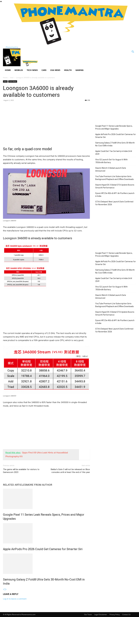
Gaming (79, 70)
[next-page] (6, 589)
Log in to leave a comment (14, 599)
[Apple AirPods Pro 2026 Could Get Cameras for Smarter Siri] (46, 533)
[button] (132, 52)
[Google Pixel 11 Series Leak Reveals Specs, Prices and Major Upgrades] (46, 499)
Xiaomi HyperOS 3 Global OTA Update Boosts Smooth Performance (114, 186)
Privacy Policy (115, 614)
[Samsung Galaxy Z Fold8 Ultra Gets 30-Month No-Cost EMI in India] (46, 563)
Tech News (32, 70)
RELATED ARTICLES (14, 484)
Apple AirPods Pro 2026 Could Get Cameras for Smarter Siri (42, 549)
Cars (44, 70)
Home (8, 70)
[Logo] (12, 65)
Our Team (88, 614)
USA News (55, 70)
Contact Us (126, 614)
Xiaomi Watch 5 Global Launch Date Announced (110, 169)
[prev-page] (4, 589)
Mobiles (19, 70)
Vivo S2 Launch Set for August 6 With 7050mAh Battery (111, 161)
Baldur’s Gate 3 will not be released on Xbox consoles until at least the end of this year (70, 470)
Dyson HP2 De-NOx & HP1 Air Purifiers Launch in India (114, 194)
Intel (11, 77)
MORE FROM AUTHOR (39, 484)
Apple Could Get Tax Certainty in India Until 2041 (113, 152)
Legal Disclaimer (100, 614)
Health (68, 70)
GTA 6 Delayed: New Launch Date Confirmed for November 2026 (114, 203)
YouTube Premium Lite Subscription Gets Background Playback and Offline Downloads (114, 177)
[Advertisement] (46, 123)
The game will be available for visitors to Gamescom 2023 (21, 470)
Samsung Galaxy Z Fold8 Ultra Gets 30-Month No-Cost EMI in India (115, 144)
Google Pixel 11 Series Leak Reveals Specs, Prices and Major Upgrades (113, 127)
